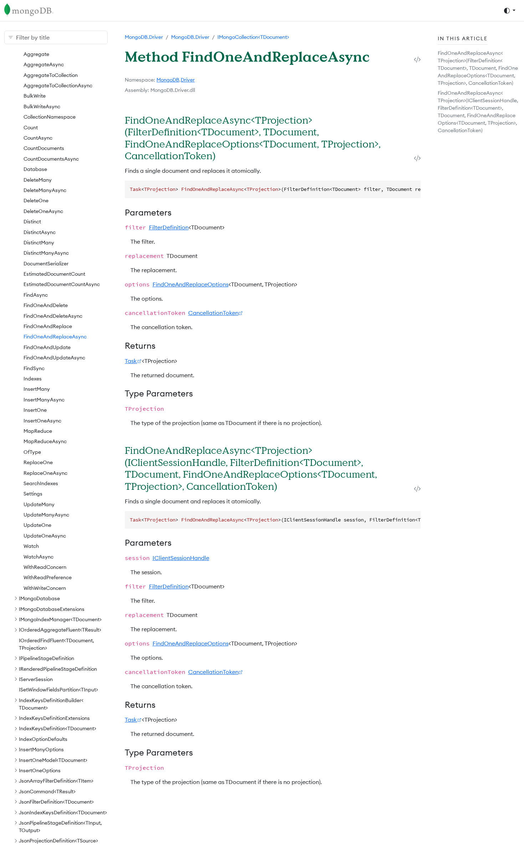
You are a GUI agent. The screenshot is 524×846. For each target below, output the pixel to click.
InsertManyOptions (41, 749)
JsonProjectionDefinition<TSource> (58, 840)
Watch (31, 546)
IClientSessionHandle (181, 557)
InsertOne (35, 409)
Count (31, 127)
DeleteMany (38, 179)
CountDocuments (44, 148)
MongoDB (167, 80)
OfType (32, 451)
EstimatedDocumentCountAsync (62, 284)
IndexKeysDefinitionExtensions (54, 718)
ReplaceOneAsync (45, 472)
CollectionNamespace (50, 117)
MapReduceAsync (45, 441)
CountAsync (38, 137)
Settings (33, 494)
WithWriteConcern (45, 588)
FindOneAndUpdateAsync (54, 357)
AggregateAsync (44, 64)
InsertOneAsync (42, 420)
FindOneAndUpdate (47, 347)
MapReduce (38, 430)
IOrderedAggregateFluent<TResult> (60, 630)
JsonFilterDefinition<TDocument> (56, 802)
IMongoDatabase (39, 598)
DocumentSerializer (46, 263)
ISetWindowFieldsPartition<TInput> (58, 689)
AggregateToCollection (51, 75)
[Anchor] (225, 155)
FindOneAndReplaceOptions (190, 284)
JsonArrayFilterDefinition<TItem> (56, 781)
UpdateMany (39, 504)
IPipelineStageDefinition (46, 658)
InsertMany (37, 389)
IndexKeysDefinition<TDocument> (57, 728)
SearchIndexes (41, 483)
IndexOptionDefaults (43, 739)
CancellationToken (213, 312)
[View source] (417, 59)
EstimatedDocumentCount (54, 273)
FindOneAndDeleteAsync (53, 315)
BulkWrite (35, 96)
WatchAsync (38, 556)
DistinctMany (39, 242)
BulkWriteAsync (42, 106)
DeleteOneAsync (43, 211)
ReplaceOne (38, 462)
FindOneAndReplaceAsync (55, 336)
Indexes (33, 378)
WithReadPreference (48, 577)
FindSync (34, 368)
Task (131, 360)
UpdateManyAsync (46, 514)
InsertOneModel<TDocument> (53, 760)
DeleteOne (36, 200)
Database (35, 169)
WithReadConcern (45, 567)
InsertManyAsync (44, 399)
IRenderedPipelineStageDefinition (58, 668)
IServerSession (36, 679)
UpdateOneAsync (45, 535)
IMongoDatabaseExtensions (51, 609)
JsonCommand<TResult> (47, 791)
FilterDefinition (169, 227)
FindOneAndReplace (48, 326)
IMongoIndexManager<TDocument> (60, 619)
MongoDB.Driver (144, 37)
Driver (188, 80)
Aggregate (36, 54)
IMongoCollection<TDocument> (253, 37)
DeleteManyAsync (45, 190)
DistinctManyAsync (46, 253)
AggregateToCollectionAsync (58, 85)
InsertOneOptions (40, 770)
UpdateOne (37, 525)
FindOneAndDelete (46, 305)
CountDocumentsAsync (51, 158)
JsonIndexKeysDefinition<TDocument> (63, 812)
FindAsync (36, 294)
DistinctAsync (40, 232)
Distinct (32, 221)
